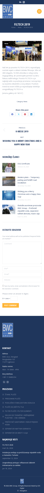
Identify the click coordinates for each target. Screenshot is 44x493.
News (6, 43)
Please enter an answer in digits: (15, 293)
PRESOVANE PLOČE (12, 399)
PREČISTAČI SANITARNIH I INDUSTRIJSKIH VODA (21, 423)
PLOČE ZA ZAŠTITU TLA (14, 407)
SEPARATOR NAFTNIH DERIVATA (18, 429)
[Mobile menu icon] (39, 11)
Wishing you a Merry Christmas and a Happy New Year (29, 194)
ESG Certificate (24, 163)
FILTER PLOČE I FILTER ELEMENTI (18, 411)
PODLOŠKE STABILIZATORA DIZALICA (20, 403)
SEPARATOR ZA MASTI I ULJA (16, 433)
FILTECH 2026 (7, 445)
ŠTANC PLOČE (10, 394)
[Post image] (8, 167)
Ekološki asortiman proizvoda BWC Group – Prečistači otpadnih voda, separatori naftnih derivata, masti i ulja (29, 209)
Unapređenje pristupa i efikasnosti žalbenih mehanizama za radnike (18, 464)
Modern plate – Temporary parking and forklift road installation (29, 180)
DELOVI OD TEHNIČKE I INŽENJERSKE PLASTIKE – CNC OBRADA (19, 416)
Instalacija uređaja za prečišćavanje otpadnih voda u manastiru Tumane (21, 453)
